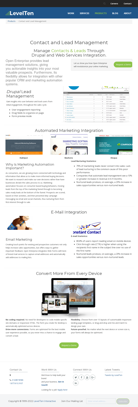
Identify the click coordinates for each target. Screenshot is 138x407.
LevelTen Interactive (45, 401)
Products (101, 13)
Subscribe (123, 401)
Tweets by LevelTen (113, 375)
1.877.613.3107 (16, 383)
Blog (115, 13)
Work (71, 13)
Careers (114, 3)
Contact (128, 3)
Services (84, 13)
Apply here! (62, 389)
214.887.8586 (17, 380)
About (128, 13)
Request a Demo (123, 64)
